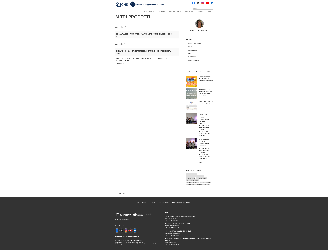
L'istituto (151, 11)
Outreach (201, 11)
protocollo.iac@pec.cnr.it (154, 244)
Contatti (145, 202)
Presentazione (120, 37)
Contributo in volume (192, 180)
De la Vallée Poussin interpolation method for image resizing (144, 34)
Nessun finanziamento (193, 182)
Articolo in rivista (192, 174)
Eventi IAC (206, 184)
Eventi (179, 11)
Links (189, 53)
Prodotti (162, 11)
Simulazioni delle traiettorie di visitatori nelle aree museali (143, 51)
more (200, 162)
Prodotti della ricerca (194, 43)
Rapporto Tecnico (201, 178)
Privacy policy (164, 202)
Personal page (192, 50)
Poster (118, 53)
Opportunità (189, 11)
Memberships (192, 57)
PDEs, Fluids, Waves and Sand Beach (206, 102)
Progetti (172, 11)
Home (144, 11)
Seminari (208, 182)
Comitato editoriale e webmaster (127, 236)
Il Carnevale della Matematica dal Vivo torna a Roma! (206, 78)
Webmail (153, 202)
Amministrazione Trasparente (182, 202)
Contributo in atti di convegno (195, 176)
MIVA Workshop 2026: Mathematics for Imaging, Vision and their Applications (205, 93)
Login (210, 11)
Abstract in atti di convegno (194, 184)
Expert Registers (193, 60)
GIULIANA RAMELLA (199, 31)
